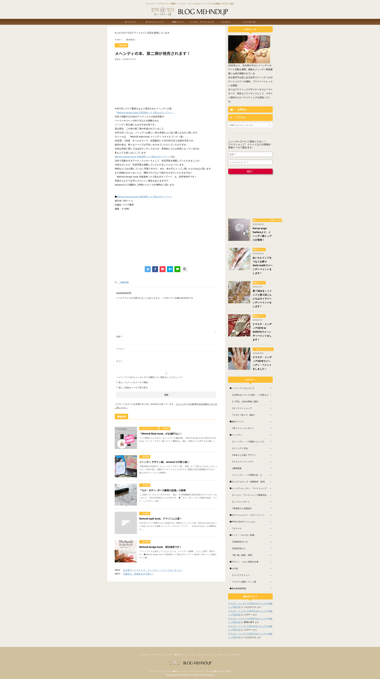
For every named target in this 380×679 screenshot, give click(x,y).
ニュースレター (249, 22)
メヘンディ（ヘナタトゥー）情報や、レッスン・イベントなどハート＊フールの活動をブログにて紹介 (190, 671)
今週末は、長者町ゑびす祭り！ (138, 573)
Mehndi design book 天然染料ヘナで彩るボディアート (144, 112)
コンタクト (226, 22)
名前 (119, 336)
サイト (119, 361)
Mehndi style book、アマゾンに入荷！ (160, 518)
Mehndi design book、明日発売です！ (160, 546)
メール (120, 349)
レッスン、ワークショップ (201, 22)
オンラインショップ (154, 22)
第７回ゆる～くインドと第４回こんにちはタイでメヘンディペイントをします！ (262, 298)
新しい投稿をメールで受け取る (133, 387)
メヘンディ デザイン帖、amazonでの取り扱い (164, 461)
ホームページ (130, 22)
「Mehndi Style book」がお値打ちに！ (160, 433)
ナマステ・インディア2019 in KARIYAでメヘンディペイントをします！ (262, 332)
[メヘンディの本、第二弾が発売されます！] (170, 269)
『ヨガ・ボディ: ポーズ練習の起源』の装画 (162, 490)
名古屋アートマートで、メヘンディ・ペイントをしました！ (153, 570)
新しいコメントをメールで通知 (133, 382)
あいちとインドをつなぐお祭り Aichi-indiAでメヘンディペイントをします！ (263, 265)
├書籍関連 (123, 282)
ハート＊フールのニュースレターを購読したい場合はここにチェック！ (149, 377)
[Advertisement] (166, 83)
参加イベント (178, 22)
